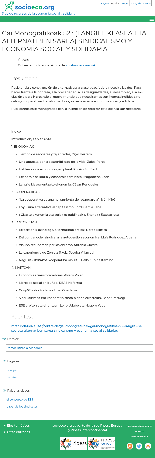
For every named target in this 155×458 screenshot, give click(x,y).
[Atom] (130, 446)
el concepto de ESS (19, 399)
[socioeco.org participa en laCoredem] (148, 446)
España (11, 377)
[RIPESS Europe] (101, 443)
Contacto (139, 431)
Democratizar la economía (24, 348)
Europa (11, 370)
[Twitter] (139, 446)
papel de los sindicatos (22, 406)
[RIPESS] (73, 443)
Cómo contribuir (139, 436)
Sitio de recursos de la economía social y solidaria (38, 13)
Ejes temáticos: (18, 425)
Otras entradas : (19, 432)
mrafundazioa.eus (79, 65)
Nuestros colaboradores (139, 426)
